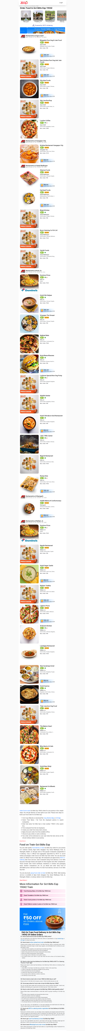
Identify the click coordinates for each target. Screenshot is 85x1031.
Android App (60, 938)
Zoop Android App (49, 818)
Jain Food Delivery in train (36, 1018)
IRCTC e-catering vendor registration (38, 1008)
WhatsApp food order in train (37, 1024)
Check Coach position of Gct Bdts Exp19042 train (37, 899)
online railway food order (37, 942)
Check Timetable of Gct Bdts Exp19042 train (36, 895)
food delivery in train (38, 848)
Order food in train (25, 810)
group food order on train (38, 873)
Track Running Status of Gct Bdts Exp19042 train (37, 891)
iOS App (58, 818)
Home (20, 6)
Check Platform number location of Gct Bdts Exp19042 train (40, 904)
